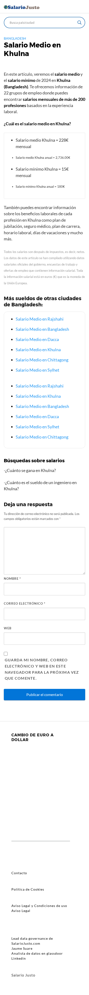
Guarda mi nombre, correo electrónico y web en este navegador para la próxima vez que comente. (42, 669)
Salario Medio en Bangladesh (42, 329)
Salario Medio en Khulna (38, 349)
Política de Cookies (27, 889)
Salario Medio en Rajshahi (40, 319)
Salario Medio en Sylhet (37, 370)
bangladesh (15, 38)
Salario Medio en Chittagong (42, 359)
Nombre (12, 578)
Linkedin (18, 958)
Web (7, 628)
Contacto (19, 873)
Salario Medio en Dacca (37, 339)
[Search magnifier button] (79, 22)
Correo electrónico (24, 603)
